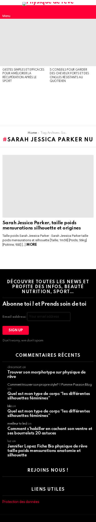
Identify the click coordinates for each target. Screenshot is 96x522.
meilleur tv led (17, 423)
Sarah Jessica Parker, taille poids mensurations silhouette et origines (41, 225)
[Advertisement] (23, 104)
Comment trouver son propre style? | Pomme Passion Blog (49, 384)
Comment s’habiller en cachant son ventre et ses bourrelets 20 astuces (49, 431)
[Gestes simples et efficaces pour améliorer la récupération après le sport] (23, 42)
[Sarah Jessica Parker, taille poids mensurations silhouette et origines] (48, 186)
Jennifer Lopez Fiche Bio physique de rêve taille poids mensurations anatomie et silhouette (47, 450)
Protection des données (20, 502)
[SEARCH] (90, 12)
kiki (9, 406)
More (31, 244)
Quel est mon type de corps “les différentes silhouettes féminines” (48, 396)
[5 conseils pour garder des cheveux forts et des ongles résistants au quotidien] (71, 42)
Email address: (14, 316)
